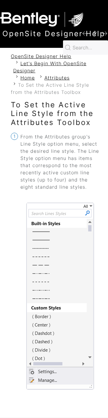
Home (27, 78)
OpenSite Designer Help (41, 56)
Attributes (57, 78)
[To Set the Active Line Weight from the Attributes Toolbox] (104, 33)
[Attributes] (94, 33)
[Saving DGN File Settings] (85, 33)
